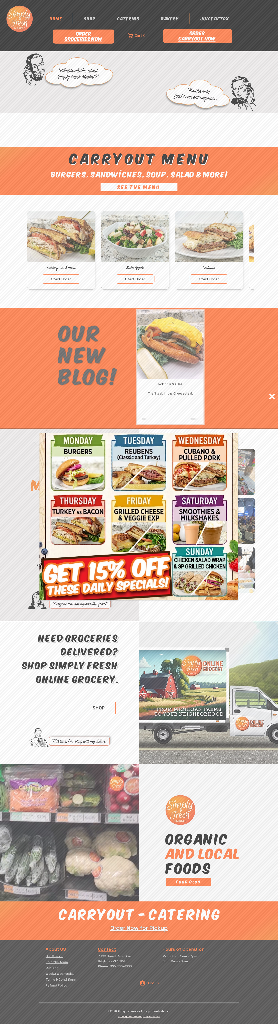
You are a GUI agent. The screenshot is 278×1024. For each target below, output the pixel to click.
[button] (272, 396)
